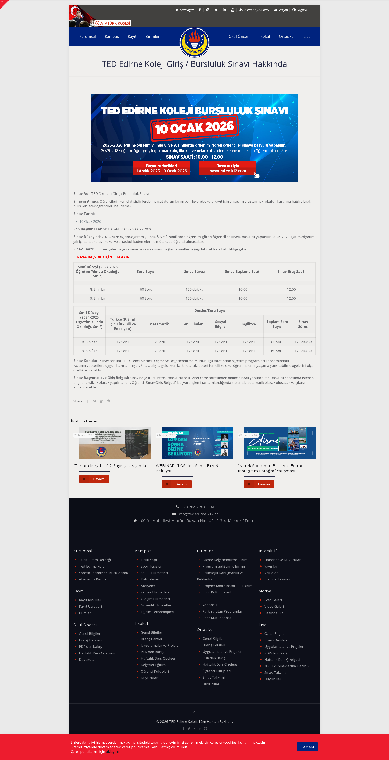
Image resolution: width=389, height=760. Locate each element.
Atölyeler (148, 585)
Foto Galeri (273, 600)
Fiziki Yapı (149, 559)
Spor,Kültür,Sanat (217, 617)
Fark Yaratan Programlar (223, 611)
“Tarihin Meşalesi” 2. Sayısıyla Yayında (109, 466)
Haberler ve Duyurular (282, 559)
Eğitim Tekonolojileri (157, 611)
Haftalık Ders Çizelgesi (97, 653)
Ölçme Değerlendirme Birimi (225, 559)
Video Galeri (274, 606)
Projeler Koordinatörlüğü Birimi (228, 585)
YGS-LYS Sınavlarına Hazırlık (286, 666)
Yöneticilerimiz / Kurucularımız (104, 572)
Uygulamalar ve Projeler (160, 645)
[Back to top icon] (194, 712)
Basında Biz (273, 613)
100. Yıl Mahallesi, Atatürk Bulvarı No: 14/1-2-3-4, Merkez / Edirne (198, 520)
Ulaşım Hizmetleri (155, 598)
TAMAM (307, 747)
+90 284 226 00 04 (197, 507)
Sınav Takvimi (214, 677)
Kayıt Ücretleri (90, 606)
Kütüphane (150, 579)
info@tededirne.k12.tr (198, 513)
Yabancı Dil (212, 604)
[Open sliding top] (4, 4)
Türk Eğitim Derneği (95, 559)
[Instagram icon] (205, 728)
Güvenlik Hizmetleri (156, 605)
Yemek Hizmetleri (155, 592)
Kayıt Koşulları (90, 600)
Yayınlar (271, 566)
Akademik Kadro (92, 579)
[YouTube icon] (194, 728)
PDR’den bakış (90, 646)
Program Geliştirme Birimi (224, 566)
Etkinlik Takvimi (277, 579)
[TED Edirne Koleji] (194, 42)
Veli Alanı (271, 572)
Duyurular (87, 659)
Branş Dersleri (90, 640)
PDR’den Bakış (152, 651)
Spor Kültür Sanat (217, 592)
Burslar (85, 613)
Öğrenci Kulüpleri (155, 671)
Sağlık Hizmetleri (154, 572)
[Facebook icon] (184, 728)
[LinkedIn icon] (200, 728)
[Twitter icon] (189, 728)
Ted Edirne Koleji (92, 566)
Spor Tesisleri (152, 566)
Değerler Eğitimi (154, 664)
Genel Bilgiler (89, 633)
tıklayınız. (113, 751)
